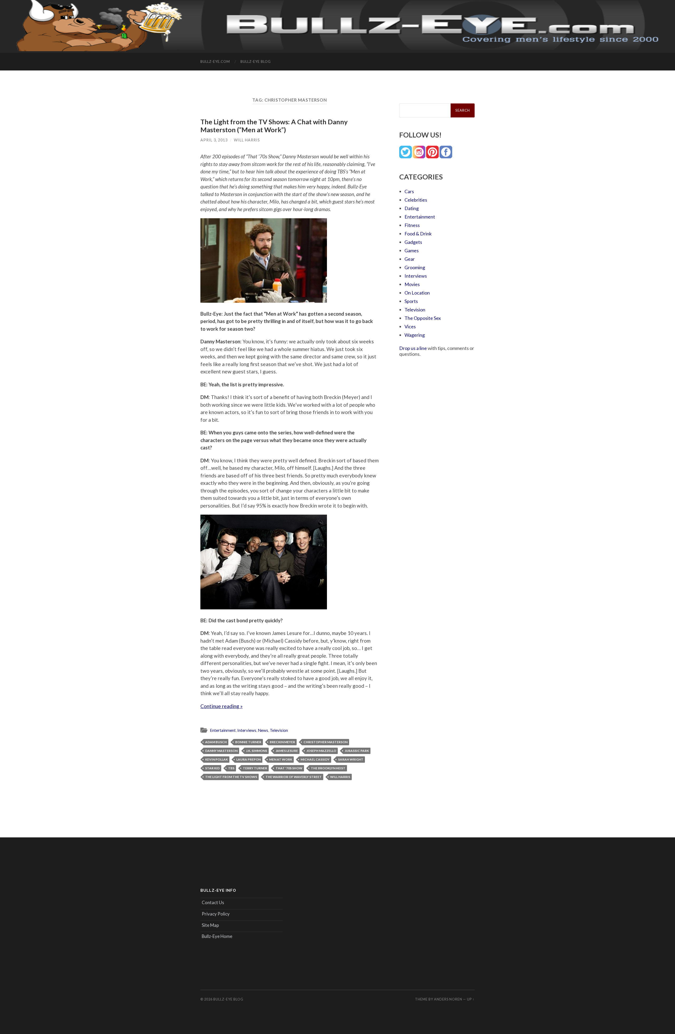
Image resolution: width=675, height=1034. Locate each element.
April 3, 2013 (214, 140)
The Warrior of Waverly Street (294, 777)
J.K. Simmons (256, 751)
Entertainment (223, 730)
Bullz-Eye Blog (255, 61)
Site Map (210, 925)
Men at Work (280, 759)
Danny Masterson (221, 751)
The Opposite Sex (422, 318)
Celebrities (415, 200)
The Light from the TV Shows (231, 777)
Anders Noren (448, 999)
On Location (417, 293)
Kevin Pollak (216, 759)
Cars (409, 191)
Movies (412, 284)
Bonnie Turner (248, 742)
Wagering (414, 335)
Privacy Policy (216, 914)
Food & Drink (418, 233)
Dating (411, 208)
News (263, 730)
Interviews (246, 730)
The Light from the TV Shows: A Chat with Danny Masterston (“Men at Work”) (274, 126)
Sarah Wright (350, 759)
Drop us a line (413, 348)
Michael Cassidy (315, 759)
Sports (411, 301)
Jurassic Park (357, 751)
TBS (231, 768)
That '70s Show (289, 768)
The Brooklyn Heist (328, 768)
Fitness (412, 225)
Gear (409, 259)
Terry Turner (255, 768)
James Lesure (287, 751)
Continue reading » (221, 706)
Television (279, 730)
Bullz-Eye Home (217, 936)
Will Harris (247, 140)
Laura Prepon (248, 759)
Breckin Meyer (282, 742)
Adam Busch (216, 742)
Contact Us (213, 902)
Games (411, 250)
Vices (410, 326)
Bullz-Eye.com (215, 61)
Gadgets (413, 242)
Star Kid (212, 768)
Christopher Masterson (325, 742)
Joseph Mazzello (321, 751)
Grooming (414, 267)
